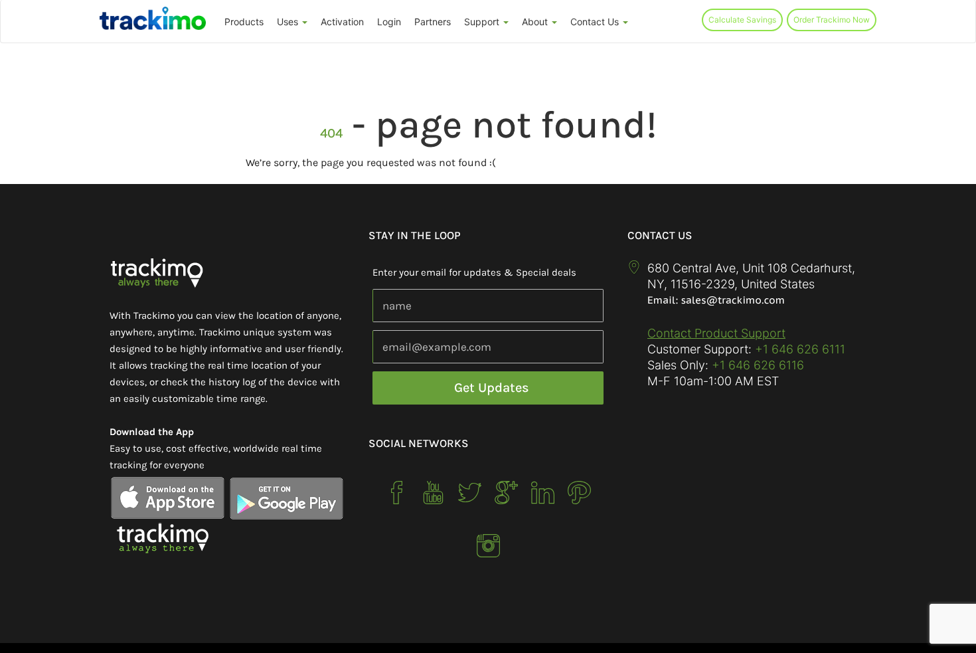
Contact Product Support (716, 333)
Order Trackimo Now (831, 20)
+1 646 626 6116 (756, 365)
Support (483, 21)
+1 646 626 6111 (800, 349)
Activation (342, 21)
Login (389, 21)
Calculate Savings (742, 20)
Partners (432, 21)
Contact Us (595, 21)
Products (244, 21)
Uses (289, 21)
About (536, 21)
